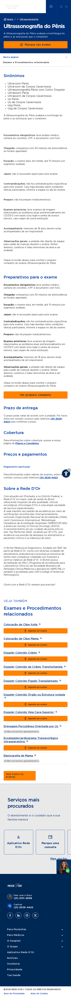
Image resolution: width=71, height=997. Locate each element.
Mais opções (59, 859)
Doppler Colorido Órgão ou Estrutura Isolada (34, 694)
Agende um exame (37, 631)
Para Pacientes (16, 929)
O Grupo (12, 947)
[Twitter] (35, 915)
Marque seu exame (38, 44)
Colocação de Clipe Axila (21, 624)
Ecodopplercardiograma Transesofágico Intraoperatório (31, 740)
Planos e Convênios (27, 443)
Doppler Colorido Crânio (21, 653)
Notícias (12, 958)
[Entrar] (51, 6)
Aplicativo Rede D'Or (20, 952)
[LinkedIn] (18, 915)
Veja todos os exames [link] (14, 775)
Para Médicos (15, 935)
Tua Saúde (14, 975)
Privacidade (14, 969)
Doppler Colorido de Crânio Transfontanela (33, 667)
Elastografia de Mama (19, 755)
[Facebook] (10, 915)
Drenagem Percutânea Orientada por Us (31, 726)
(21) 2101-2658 (23, 898)
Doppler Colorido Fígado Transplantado (31, 681)
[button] (69, 470)
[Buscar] (61, 6)
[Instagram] (27, 915)
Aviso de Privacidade (14, 994)
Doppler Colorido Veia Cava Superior (29, 712)
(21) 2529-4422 (48, 478)
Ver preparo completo (35, 395)
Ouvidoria (13, 964)
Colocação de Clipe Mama (21, 638)
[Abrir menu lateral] (66, 6)
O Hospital (14, 941)
